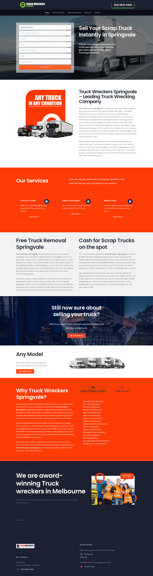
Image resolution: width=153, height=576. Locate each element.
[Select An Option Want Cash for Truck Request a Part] (45, 27)
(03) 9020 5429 (123, 4)
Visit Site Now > (22, 503)
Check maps (89, 566)
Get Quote (88, 554)
